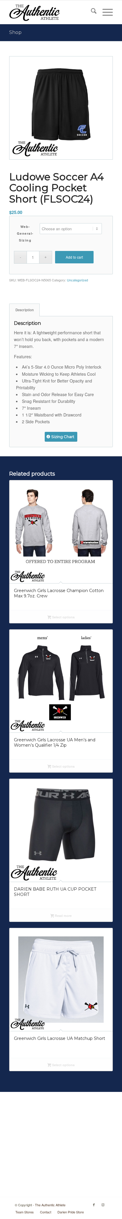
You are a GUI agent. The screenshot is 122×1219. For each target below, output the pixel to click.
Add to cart (74, 257)
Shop (15, 32)
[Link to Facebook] (93, 1204)
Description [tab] (24, 309)
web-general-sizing (25, 233)
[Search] (91, 12)
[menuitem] (91, 12)
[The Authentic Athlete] (50, 12)
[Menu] (105, 12)
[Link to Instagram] (102, 1204)
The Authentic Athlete (50, 1204)
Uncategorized (77, 280)
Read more (63, 915)
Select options (63, 617)
